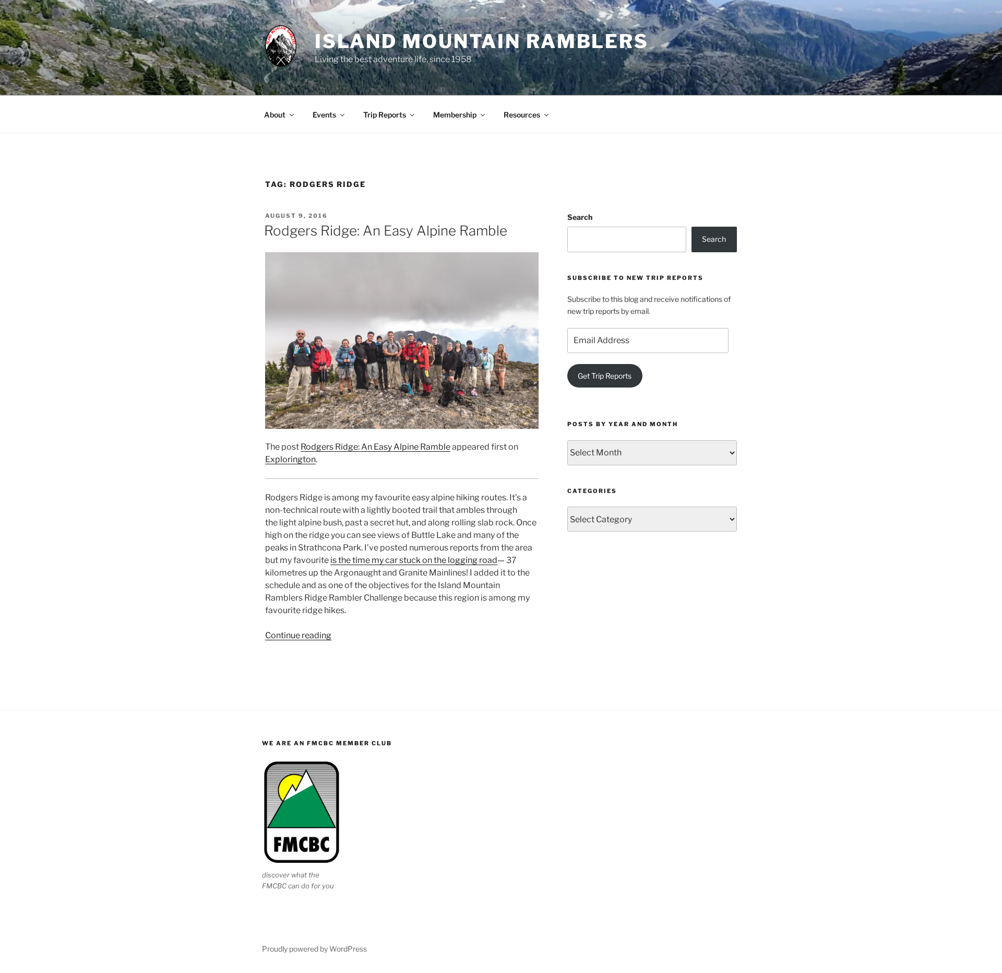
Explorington (290, 459)
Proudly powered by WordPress (314, 948)
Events (324, 114)
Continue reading (298, 635)
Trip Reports (384, 114)
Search (579, 217)
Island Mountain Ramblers (482, 41)
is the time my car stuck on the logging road (413, 560)
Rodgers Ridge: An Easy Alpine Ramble (385, 230)
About (274, 114)
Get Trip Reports (604, 375)
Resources (522, 114)
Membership (454, 114)
